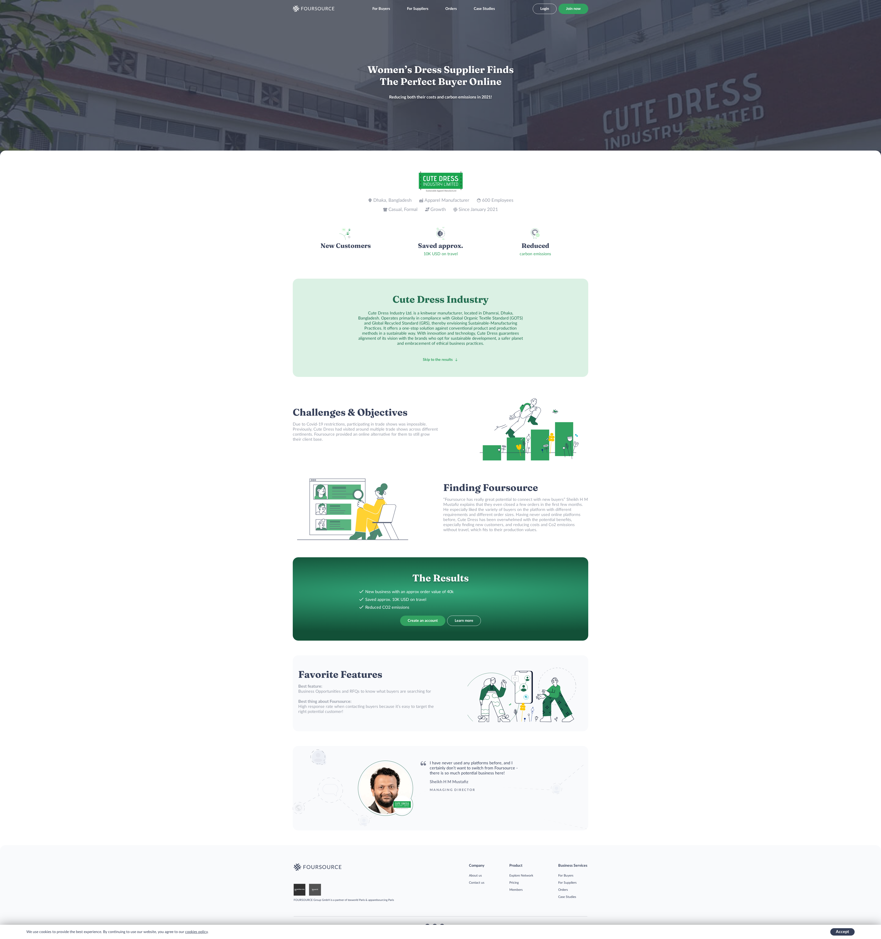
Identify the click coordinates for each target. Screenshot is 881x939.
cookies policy (196, 932)
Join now (573, 9)
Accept (842, 932)
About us (475, 875)
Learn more (464, 620)
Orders (451, 9)
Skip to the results (438, 360)
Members (516, 889)
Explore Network (521, 875)
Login (544, 9)
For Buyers (381, 9)
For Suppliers (417, 9)
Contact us (476, 882)
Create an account (423, 620)
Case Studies (484, 9)
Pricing (514, 882)
